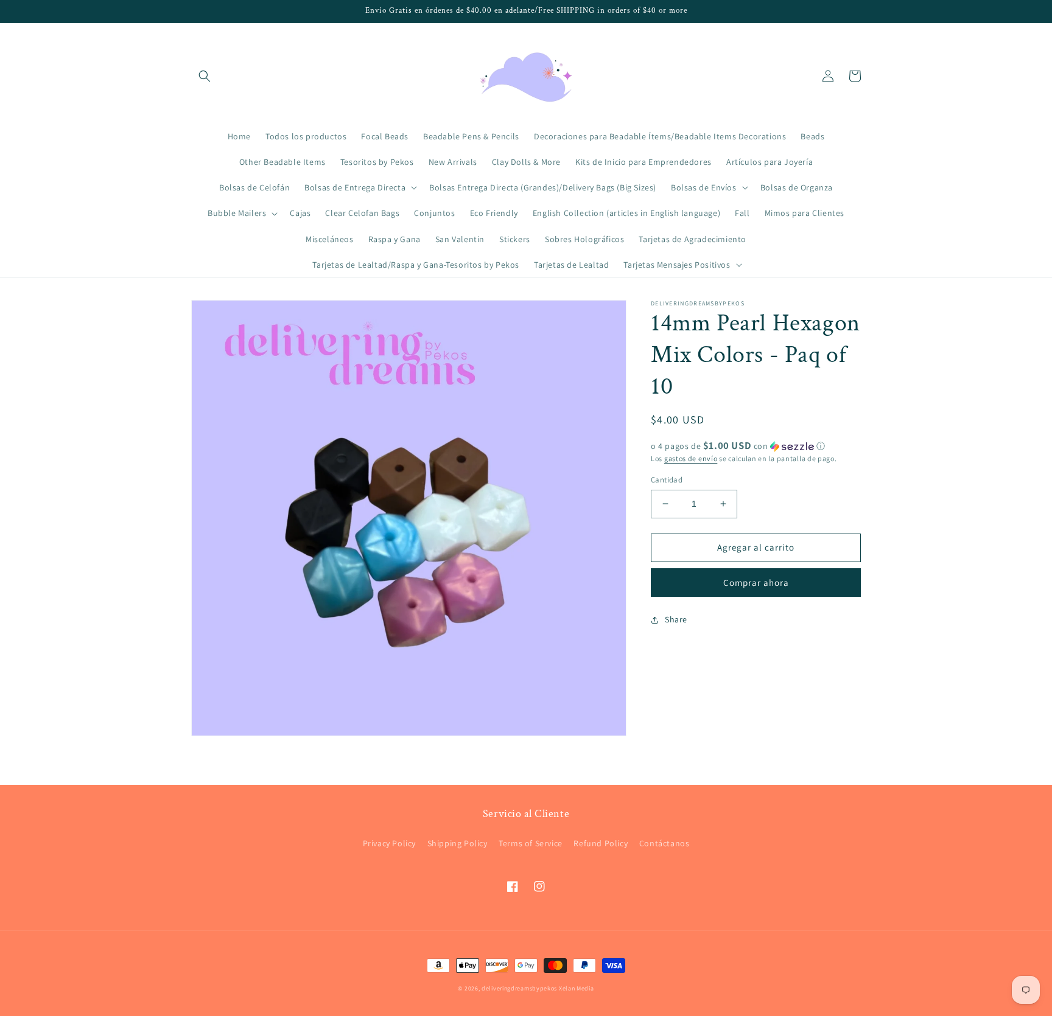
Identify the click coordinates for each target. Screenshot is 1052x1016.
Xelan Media (576, 988)
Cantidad (666, 480)
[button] (204, 76)
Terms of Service (531, 843)
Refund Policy (600, 843)
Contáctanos (664, 843)
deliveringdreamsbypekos (519, 988)
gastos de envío (691, 458)
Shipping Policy (457, 843)
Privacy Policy (389, 843)
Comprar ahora (756, 582)
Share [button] (676, 619)
